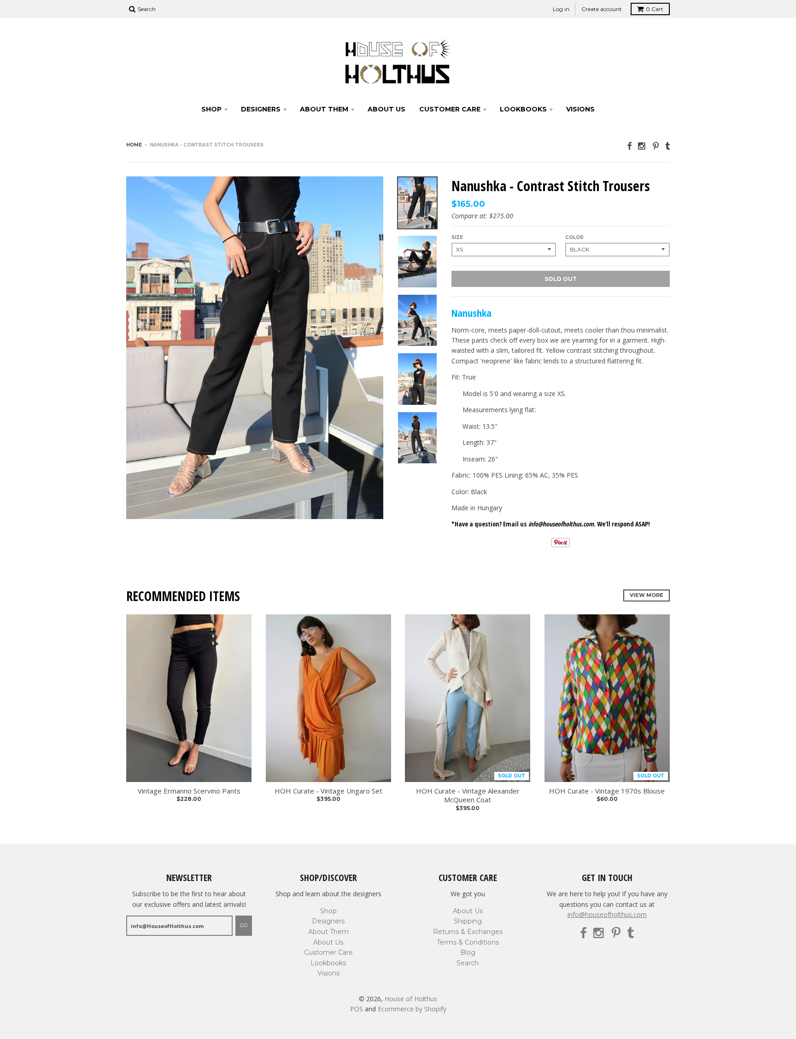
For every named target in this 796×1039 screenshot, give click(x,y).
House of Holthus (411, 998)
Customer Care (449, 109)
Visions (580, 109)
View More (646, 595)
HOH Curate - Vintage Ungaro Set (328, 791)
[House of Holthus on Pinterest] (656, 145)
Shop (211, 109)
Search (468, 963)
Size (457, 237)
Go (243, 925)
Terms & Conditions (468, 942)
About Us (386, 109)
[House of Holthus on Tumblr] (667, 145)
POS (356, 1008)
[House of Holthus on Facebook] (629, 145)
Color (574, 237)
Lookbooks (523, 109)
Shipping (468, 921)
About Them (324, 109)
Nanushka (471, 313)
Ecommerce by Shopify (412, 1008)
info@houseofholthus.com (607, 914)
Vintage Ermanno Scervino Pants (189, 791)
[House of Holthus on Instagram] (642, 145)
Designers (261, 109)
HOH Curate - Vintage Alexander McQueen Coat (468, 796)
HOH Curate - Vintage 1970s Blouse (607, 791)
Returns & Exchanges (468, 932)
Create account (601, 9)
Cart (654, 9)
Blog (467, 952)
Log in (561, 9)
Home (134, 145)
